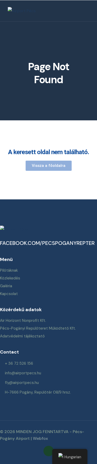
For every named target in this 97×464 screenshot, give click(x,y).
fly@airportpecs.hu (22, 382)
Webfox (40, 438)
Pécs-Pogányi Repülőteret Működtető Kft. (38, 328)
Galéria (6, 286)
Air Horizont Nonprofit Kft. (23, 320)
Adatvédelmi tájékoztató (22, 336)
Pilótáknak (9, 270)
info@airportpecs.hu (23, 373)
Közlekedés (10, 278)
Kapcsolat (9, 293)
